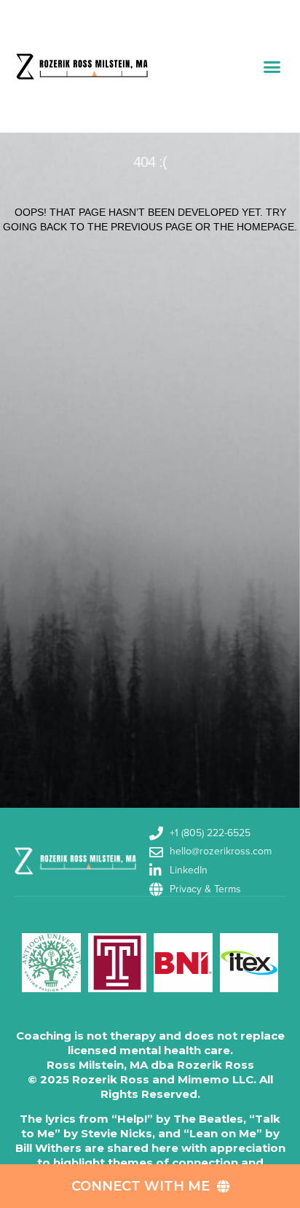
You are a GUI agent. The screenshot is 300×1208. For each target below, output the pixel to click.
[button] (272, 66)
